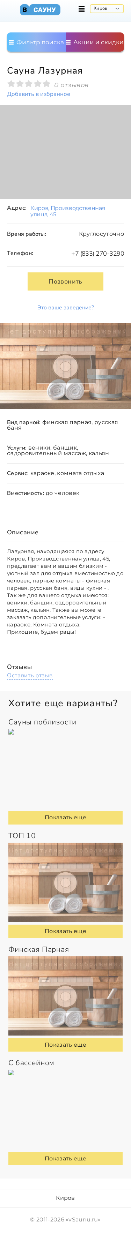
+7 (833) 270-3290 (97, 253)
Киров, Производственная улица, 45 (67, 211)
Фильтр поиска (39, 42)
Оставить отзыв (30, 675)
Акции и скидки (98, 42)
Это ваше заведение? (65, 307)
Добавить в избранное (38, 94)
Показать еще (65, 817)
